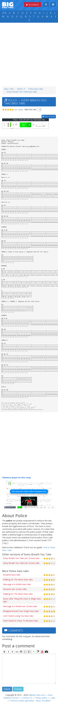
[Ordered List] (25, 652)
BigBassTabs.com (36, 695)
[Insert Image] (21, 652)
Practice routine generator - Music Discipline (30, 700)
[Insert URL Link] (17, 652)
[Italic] (8, 652)
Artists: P (21, 89)
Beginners (33, 4)
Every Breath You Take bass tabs (22, 91)
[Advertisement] (29, 54)
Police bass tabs (35, 89)
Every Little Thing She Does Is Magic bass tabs (22, 600)
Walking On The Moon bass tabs (18, 579)
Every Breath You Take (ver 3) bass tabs (21, 563)
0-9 (4, 13)
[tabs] (38, 652)
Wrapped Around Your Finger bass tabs (21, 611)
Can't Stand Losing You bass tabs (18, 616)
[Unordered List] (30, 652)
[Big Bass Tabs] (7, 5)
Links (53, 697)
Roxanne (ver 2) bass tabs (15, 589)
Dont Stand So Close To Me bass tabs (20, 620)
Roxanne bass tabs (11, 574)
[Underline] (13, 652)
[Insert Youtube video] (42, 652)
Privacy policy (41, 697)
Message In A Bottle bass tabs (17, 584)
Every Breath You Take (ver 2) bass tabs (21, 558)
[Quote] (34, 652)
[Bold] (4, 652)
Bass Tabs (9, 89)
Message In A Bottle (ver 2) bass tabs (20, 606)
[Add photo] (46, 652)
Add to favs (49, 116)
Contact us (27, 697)
